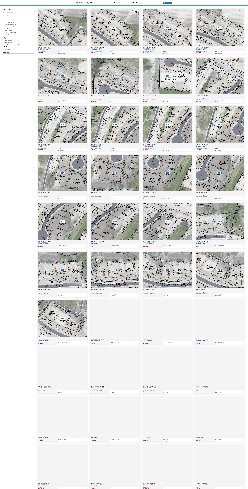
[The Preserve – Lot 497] (167, 270)
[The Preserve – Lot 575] (167, 27)
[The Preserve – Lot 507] (62, 173)
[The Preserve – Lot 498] (115, 270)
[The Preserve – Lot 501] (167, 221)
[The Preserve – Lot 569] (62, 415)
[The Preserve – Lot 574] (220, 27)
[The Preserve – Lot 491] (62, 367)
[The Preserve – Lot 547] (167, 464)
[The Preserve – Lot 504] (220, 173)
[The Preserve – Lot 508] (220, 124)
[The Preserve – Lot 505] (167, 173)
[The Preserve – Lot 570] (167, 76)
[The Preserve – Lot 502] (115, 221)
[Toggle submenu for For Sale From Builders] (125, 2)
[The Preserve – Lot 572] (115, 76)
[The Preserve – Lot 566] (220, 367)
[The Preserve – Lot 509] (167, 124)
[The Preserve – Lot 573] (62, 76)
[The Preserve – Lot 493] (167, 318)
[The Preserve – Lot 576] (115, 27)
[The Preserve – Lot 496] (220, 270)
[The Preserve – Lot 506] (115, 173)
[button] (167, 3)
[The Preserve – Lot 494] (115, 318)
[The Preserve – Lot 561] (220, 464)
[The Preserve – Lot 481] (167, 367)
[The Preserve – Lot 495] (62, 318)
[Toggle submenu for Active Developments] (112, 2)
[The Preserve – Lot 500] (220, 221)
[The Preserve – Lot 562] (115, 464)
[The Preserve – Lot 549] (62, 464)
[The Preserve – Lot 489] (115, 367)
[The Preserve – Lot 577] (62, 27)
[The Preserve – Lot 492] (220, 318)
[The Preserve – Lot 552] (115, 415)
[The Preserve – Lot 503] (62, 221)
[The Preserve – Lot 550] (220, 415)
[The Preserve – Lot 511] (62, 124)
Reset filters (6, 58)
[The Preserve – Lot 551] (167, 415)
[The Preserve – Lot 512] (220, 76)
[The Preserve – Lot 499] (62, 270)
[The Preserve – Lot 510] (115, 124)
